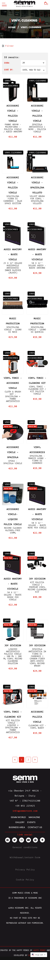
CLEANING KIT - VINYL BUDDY (37, 726)
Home (12, 27)
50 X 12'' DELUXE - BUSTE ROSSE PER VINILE (13, 596)
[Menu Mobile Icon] (3, 4)
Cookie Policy (25, 879)
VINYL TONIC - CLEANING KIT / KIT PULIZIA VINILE (37, 390)
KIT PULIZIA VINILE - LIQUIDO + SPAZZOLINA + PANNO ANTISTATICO (12, 726)
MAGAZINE (34, 817)
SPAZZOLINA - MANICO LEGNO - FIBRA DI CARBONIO (37, 459)
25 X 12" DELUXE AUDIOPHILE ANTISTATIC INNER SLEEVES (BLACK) (12, 268)
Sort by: (8, 70)
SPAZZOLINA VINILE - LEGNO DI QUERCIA (37, 329)
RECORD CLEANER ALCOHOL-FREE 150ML (13, 530)
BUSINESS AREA (17, 827)
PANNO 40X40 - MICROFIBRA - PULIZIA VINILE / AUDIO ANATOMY (12, 128)
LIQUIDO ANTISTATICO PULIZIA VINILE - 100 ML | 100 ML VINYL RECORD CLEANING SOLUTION (12, 656)
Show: (7, 63)
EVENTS (31, 822)
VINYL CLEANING (37, 80)
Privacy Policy (25, 869)
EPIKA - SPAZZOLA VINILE (12, 462)
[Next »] (35, 760)
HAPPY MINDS (39, 950)
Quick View (12, 98)
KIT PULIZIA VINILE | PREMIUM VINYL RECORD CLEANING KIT (37, 587)
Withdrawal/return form (25, 857)
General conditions (25, 847)
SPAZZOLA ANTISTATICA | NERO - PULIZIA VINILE (37, 128)
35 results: (11, 57)
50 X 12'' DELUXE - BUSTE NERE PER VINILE (37, 525)
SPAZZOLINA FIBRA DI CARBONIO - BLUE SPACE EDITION (12, 200)
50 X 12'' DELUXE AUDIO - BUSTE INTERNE (37, 265)
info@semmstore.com (25, 811)
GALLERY (19, 822)
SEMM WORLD (18, 817)
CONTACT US (35, 827)
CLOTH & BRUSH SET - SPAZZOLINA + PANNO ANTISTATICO (13, 396)
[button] (38, 954)
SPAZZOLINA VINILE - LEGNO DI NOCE (13, 329)
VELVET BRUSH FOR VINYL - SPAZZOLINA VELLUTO (37, 200)
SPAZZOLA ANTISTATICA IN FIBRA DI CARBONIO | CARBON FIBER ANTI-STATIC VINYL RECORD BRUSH (37, 657)
